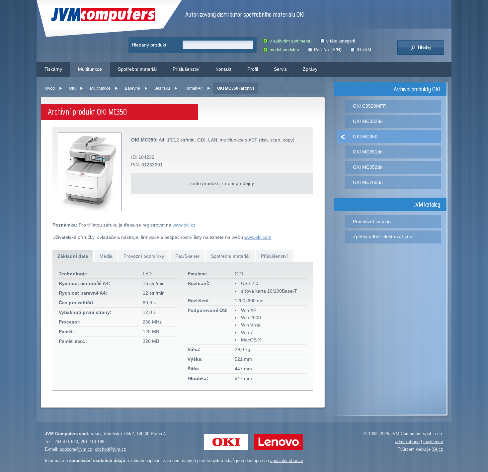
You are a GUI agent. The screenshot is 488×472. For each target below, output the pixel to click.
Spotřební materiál (137, 69)
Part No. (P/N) (327, 49)
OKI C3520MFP (369, 106)
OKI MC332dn (368, 121)
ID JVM (364, 49)
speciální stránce (286, 460)
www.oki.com (258, 237)
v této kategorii (340, 41)
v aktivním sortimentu (290, 41)
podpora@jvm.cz (76, 449)
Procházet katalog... (374, 221)
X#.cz (437, 449)
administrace (407, 441)
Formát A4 (194, 88)
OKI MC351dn (368, 151)
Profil (252, 69)
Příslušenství (186, 69)
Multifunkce (90, 69)
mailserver (433, 441)
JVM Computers (89, 14)
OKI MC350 (365, 136)
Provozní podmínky (143, 256)
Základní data (72, 256)
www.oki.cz (184, 225)
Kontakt (223, 69)
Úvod (50, 88)
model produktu (284, 49)
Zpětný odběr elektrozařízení (383, 236)
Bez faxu (162, 88)
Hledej (424, 47)
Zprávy (310, 69)
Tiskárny (53, 69)
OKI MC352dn (368, 167)
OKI (72, 88)
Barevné (132, 88)
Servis (280, 69)
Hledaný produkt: (150, 44)
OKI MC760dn (368, 182)
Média (106, 256)
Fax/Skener (187, 256)
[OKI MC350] (90, 172)
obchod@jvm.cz (110, 449)
